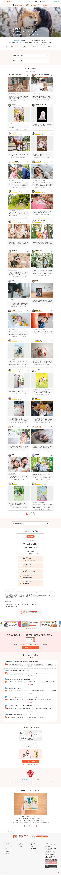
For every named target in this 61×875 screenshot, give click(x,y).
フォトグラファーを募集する (30, 761)
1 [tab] (26, 628)
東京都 (11, 831)
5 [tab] (34, 628)
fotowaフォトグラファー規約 (50, 844)
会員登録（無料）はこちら (30, 647)
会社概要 (5, 871)
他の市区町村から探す (18, 55)
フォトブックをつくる (30, 826)
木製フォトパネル (7, 848)
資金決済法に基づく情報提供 (50, 854)
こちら (14, 597)
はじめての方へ (20, 843)
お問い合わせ (19, 846)
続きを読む (30, 666)
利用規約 (8, 589)
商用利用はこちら (57, 1)
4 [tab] (32, 628)
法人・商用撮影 (7, 851)
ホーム (5, 831)
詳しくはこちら (35, 596)
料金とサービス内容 (7, 843)
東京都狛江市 (17, 40)
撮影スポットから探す (18, 60)
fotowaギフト (6, 844)
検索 (29, 1)
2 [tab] (28, 628)
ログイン (43, 1)
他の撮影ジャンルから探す (18, 523)
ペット (8, 831)
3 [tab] (30, 628)
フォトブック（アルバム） (9, 846)
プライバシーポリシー (49, 846)
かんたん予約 (49, 1)
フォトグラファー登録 (8, 849)
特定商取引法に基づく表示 (50, 852)
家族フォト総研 (7, 853)
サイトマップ (10, 871)
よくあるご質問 (34, 1)
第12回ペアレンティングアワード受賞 (30, 779)
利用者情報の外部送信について (51, 851)
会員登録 (39, 1)
